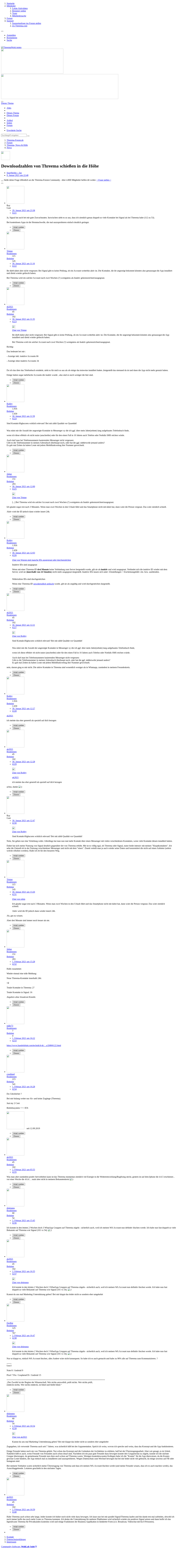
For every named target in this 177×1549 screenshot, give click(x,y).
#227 (14, 627)
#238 (14, 1338)
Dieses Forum (13, 115)
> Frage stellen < (104, 180)
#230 (14, 823)
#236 (14, 1223)
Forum (9, 125)
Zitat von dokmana (20, 1282)
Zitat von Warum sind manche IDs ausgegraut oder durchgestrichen (41, 560)
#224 (14, 419)
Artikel (10, 120)
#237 (14, 1274)
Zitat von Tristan (19, 330)
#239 (14, 1428)
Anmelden (11, 35)
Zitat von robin (18, 899)
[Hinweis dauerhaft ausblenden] (2, 180)
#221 (14, 213)
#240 (14, 1512)
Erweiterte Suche (14, 130)
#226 (14, 555)
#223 (14, 321)
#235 (14, 1172)
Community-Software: (19, 1546)
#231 (14, 894)
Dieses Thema (13, 113)
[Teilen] (2, 183)
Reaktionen (12, 253)
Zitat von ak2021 (19, 1437)
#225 (14, 489)
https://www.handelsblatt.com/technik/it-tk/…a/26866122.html (34, 1045)
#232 (14, 964)
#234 (14, 1089)
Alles (9, 108)
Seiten (9, 123)
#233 (14, 1041)
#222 (14, 266)
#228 (14, 711)
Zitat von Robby (19, 636)
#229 (14, 764)
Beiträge (10, 258)
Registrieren (12, 38)
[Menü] (2, 31)
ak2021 (10, 716)
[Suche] (2, 101)
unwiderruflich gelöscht (43, 584)
